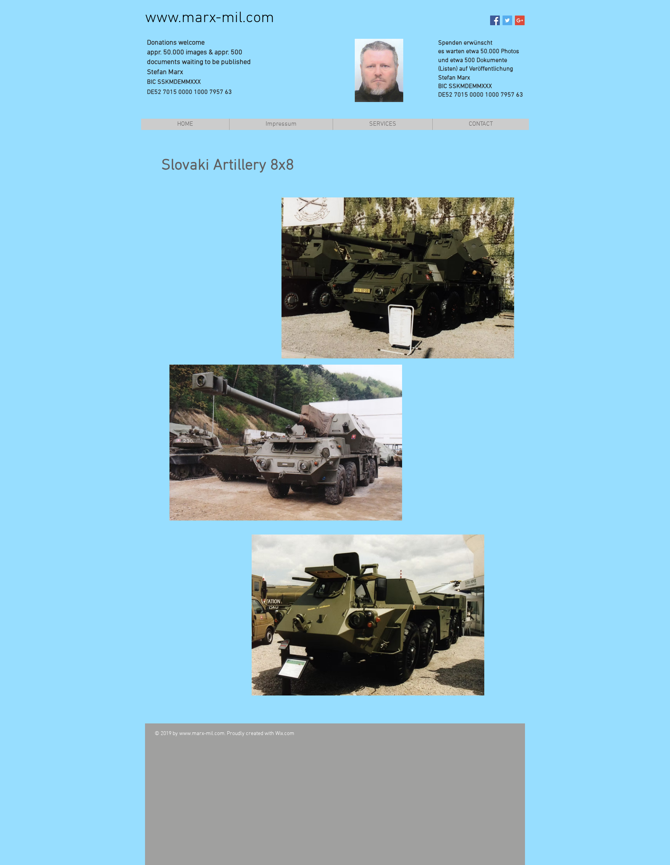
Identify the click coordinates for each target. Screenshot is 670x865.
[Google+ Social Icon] (520, 20)
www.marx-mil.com (209, 18)
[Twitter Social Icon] (507, 20)
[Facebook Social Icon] (495, 20)
